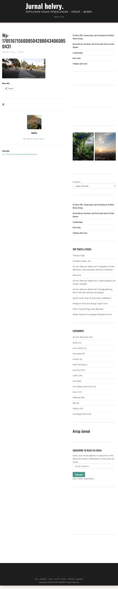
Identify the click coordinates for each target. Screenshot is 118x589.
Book (75, 342)
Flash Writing (78, 364)
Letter (75, 375)
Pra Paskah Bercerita (82, 386)
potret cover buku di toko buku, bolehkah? (92, 298)
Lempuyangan (78, 52)
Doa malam (78, 348)
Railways (76, 397)
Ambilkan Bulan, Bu (82, 261)
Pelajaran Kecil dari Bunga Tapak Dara (90, 303)
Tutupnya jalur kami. (80, 63)
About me (59, 17)
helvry (35, 139)
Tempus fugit (79, 255)
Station (76, 408)
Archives (76, 182)
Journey (76, 370)
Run (74, 403)
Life (74, 381)
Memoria (77, 275)
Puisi (75, 392)
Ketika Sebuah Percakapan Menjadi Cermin (92, 314)
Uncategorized (79, 414)
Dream (76, 359)
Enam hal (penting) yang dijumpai (88, 309)
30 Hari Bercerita (80, 337)
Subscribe (79, 474)
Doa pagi (77, 353)
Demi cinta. (77, 58)
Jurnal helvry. (45, 6)
